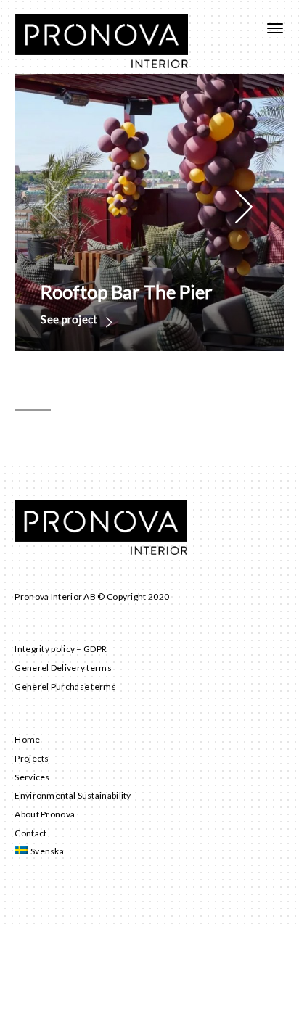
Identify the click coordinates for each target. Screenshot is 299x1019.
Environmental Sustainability (73, 795)
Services (32, 777)
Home (27, 739)
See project (70, 319)
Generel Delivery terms (63, 667)
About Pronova (45, 814)
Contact (30, 833)
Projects (32, 758)
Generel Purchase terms (65, 686)
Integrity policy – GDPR (61, 648)
